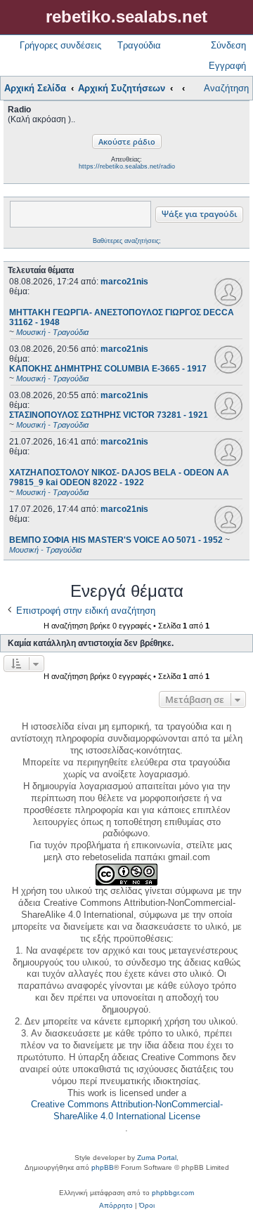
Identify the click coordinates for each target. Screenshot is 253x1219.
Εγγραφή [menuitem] (227, 65)
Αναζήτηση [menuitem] (226, 88)
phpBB (102, 1167)
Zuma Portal (156, 1157)
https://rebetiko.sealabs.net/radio (127, 166)
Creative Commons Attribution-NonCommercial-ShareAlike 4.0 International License (127, 1110)
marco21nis (124, 281)
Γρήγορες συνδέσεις (60, 45)
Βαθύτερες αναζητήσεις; (127, 240)
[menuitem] (116, 1205)
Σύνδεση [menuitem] (228, 45)
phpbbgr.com (173, 1193)
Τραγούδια (139, 45)
